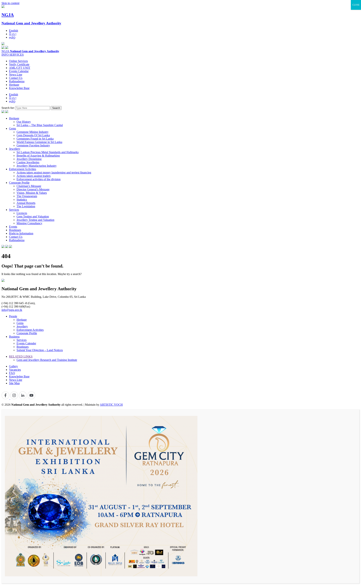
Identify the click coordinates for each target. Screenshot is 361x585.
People (13, 316)
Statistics (22, 199)
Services (14, 209)
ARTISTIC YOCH (111, 404)
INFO (5, 54)
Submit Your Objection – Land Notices (40, 350)
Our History (24, 121)
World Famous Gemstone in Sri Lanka (39, 142)
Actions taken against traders (34, 175)
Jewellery (14, 148)
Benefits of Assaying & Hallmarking (38, 155)
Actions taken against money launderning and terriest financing (54, 172)
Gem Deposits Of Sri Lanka (33, 135)
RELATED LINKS (21, 356)
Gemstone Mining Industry (33, 131)
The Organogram (27, 196)
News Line (15, 74)
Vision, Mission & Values (32, 192)
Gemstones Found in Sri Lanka (35, 138)
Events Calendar (19, 71)
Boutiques (15, 230)
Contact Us (15, 78)
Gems (12, 128)
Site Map (14, 383)
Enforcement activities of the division (39, 179)
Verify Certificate (19, 64)
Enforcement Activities (22, 169)
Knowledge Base (19, 88)
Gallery (13, 366)
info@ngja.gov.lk (12, 309)
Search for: (8, 107)
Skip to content (10, 3)
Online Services (18, 61)
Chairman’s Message (29, 186)
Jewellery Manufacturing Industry (37, 165)
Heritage (14, 84)
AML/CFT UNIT (19, 67)
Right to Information (21, 233)
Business (14, 336)
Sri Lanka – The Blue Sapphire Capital (40, 125)
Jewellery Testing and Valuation (35, 219)
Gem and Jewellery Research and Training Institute (47, 359)
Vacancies (15, 369)
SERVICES (16, 54)
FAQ (12, 373)
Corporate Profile (19, 182)
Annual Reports (26, 203)
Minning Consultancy (29, 223)
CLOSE (355, 5)
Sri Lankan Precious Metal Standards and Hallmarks (48, 152)
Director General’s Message (33, 189)
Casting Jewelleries (28, 162)
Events (13, 226)
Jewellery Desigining (29, 159)
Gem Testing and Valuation (33, 216)
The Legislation (26, 206)
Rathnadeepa (16, 81)
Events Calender (26, 343)
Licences (22, 213)
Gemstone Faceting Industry (33, 145)
